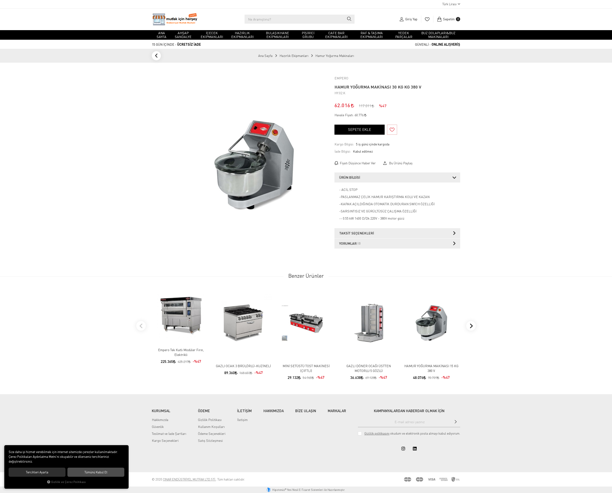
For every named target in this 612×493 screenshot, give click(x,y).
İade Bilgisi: (342, 151)
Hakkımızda (160, 420)
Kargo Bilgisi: (344, 144)
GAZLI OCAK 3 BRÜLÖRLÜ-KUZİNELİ (243, 366)
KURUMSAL (161, 411)
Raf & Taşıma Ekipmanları (371, 35)
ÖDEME (204, 411)
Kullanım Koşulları (211, 427)
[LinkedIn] (414, 448)
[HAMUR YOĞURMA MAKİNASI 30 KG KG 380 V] (254, 165)
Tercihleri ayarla (37, 472)
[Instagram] (403, 448)
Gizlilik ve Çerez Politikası (68, 482)
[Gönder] (455, 421)
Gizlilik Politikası (210, 420)
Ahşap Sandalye (183, 35)
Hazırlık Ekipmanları (242, 35)
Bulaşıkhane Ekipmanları (277, 35)
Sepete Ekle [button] (359, 129)
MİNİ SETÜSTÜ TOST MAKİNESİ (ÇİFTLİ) (306, 368)
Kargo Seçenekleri (165, 440)
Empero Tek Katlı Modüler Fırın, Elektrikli (181, 352)
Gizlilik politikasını (376, 433)
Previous (141, 326)
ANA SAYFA (161, 35)
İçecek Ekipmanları (212, 35)
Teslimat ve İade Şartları (169, 434)
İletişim (242, 420)
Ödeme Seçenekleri (211, 434)
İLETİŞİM (244, 411)
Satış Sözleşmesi (210, 440)
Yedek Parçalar (403, 35)
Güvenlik (158, 427)
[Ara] (349, 19)
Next (471, 326)
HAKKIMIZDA (273, 411)
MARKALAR (337, 411)
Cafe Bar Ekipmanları (336, 35)
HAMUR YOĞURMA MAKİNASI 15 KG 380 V (431, 368)
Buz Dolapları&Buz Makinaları (438, 35)
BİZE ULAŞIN (305, 411)
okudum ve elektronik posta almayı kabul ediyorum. (412, 433)
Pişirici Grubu (308, 35)
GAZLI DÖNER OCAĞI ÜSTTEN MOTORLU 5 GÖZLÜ (368, 368)
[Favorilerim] (427, 19)
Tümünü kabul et (95, 472)
